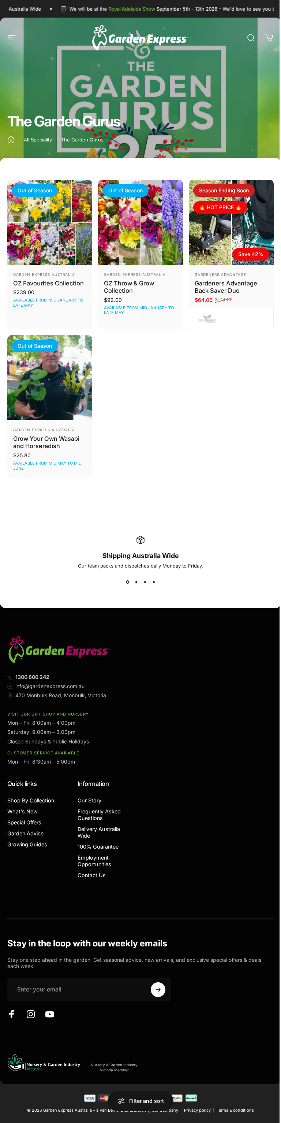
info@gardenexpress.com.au (50, 686)
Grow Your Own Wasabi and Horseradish (46, 442)
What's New (22, 811)
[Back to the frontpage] (11, 139)
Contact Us (92, 875)
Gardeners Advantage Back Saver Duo (226, 287)
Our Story (89, 800)
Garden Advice (25, 833)
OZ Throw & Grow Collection (129, 287)
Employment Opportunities (94, 860)
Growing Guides (27, 844)
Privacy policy (197, 1110)
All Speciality (38, 140)
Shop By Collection (30, 800)
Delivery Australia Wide (99, 832)
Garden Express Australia (44, 274)
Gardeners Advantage (220, 274)
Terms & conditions (235, 1110)
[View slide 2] (136, 581)
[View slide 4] (153, 581)
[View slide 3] (144, 581)
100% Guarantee (98, 846)
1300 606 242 (32, 677)
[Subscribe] (158, 989)
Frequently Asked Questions (99, 814)
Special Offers (24, 822)
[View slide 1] (127, 581)
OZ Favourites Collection (48, 283)
